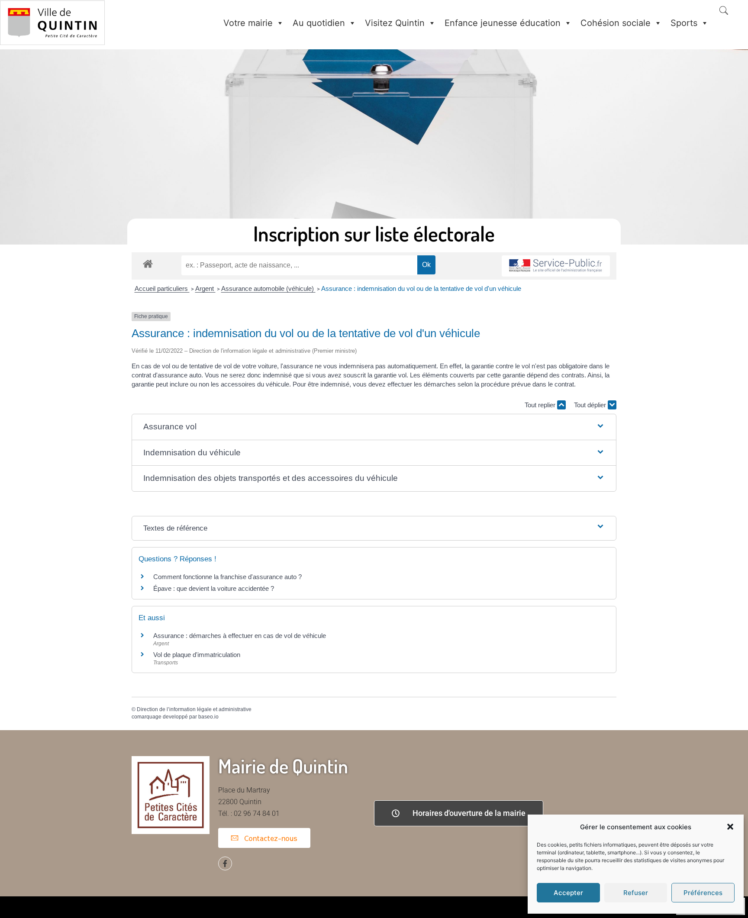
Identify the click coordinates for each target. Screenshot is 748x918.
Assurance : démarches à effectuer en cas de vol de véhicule (239, 635)
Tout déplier (591, 405)
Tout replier (541, 405)
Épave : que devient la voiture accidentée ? (213, 588)
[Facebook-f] (225, 863)
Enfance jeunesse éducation (503, 23)
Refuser (635, 893)
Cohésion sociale (615, 23)
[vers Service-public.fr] (556, 266)
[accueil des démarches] (148, 263)
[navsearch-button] (723, 11)
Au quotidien (319, 23)
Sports (684, 23)
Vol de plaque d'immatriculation (196, 654)
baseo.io (208, 717)
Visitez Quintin (395, 23)
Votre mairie (248, 23)
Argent (205, 288)
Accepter (568, 893)
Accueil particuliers (162, 288)
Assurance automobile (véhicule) (268, 288)
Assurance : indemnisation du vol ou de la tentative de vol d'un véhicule (421, 288)
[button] (730, 826)
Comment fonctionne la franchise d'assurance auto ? (227, 576)
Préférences (703, 893)
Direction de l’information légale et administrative (194, 709)
